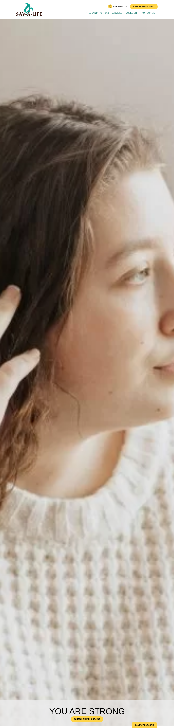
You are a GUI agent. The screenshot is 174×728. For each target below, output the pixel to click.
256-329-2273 (120, 6)
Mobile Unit (132, 13)
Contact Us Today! (144, 725)
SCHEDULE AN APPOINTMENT (87, 719)
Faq (143, 13)
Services (117, 13)
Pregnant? (92, 13)
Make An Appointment (144, 6)
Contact (152, 13)
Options (105, 13)
